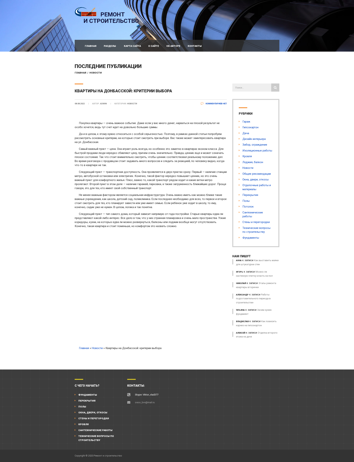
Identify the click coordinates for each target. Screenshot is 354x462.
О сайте (153, 46)
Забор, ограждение (254, 144)
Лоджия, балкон (252, 162)
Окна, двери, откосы (255, 179)
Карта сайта (132, 46)
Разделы (110, 46)
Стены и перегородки (256, 222)
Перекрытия (250, 195)
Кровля (247, 156)
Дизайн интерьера (254, 139)
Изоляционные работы (257, 150)
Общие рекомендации (256, 173)
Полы (246, 201)
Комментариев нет (216, 103)
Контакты (195, 46)
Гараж (246, 121)
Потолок (248, 206)
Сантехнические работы (95, 430)
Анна (239, 260)
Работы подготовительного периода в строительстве (253, 298)
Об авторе (173, 46)
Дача (245, 133)
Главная (90, 46)
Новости (95, 72)
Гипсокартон (250, 127)
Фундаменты (250, 237)
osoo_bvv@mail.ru (145, 402)
